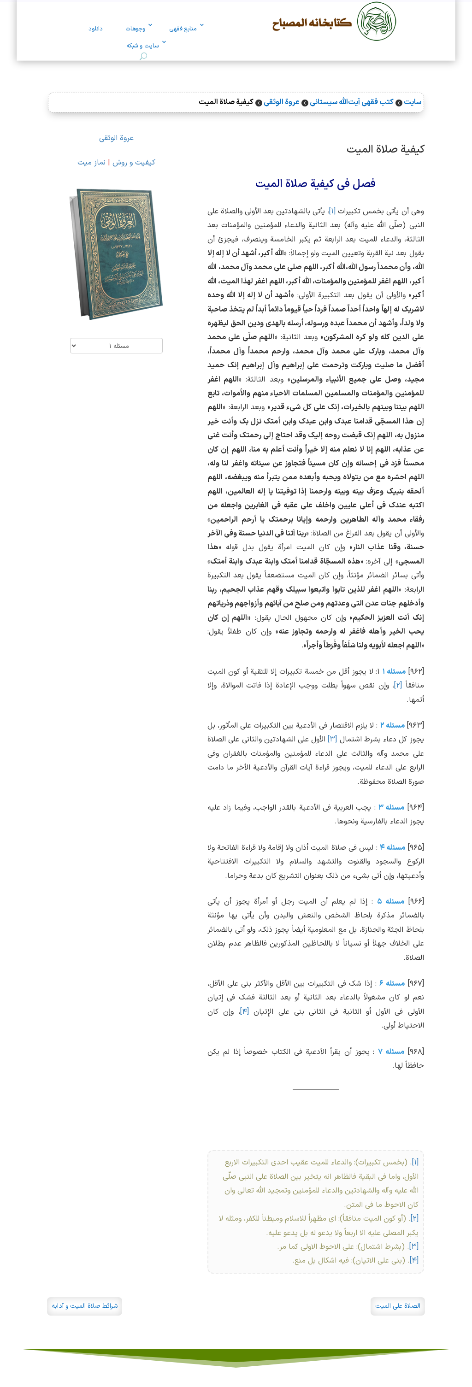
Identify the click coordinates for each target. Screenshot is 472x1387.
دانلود (95, 29)
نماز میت (91, 162)
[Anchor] (433, 147)
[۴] (244, 1011)
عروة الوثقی (116, 138)
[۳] (332, 739)
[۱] (332, 211)
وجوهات (135, 29)
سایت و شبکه (142, 46)
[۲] (398, 685)
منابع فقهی (182, 29)
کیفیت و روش (133, 162)
